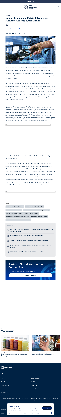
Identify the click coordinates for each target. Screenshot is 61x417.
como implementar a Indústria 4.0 (14, 206)
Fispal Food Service (35, 381)
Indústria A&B (34, 385)
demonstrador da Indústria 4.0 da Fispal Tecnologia (37, 210)
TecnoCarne (4, 381)
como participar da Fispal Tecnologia (34, 206)
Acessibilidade (4, 407)
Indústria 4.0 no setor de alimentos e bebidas (17, 216)
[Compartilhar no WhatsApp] (18, 33)
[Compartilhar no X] (15, 33)
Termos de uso (5, 409)
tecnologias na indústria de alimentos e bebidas (18, 219)
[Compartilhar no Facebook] (21, 33)
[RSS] (2, 373)
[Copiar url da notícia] (7, 33)
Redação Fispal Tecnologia (14, 28)
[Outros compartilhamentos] (24, 33)
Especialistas (4, 392)
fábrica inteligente (23, 213)
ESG (2, 389)
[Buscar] (58, 7)
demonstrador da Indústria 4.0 (14, 210)
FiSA (2, 378)
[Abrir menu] (3, 7)
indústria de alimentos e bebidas (39, 216)
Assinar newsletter (30, 275)
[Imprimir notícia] (9, 33)
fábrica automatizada (11, 213)
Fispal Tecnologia (34, 213)
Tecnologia (8, 15)
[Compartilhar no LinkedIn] (12, 33)
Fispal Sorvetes (5, 385)
